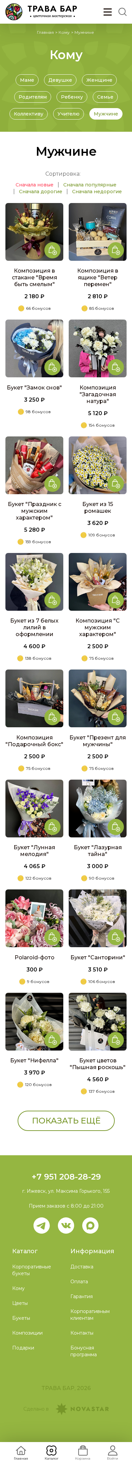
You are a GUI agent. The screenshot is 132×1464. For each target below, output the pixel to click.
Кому (64, 32)
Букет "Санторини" (97, 957)
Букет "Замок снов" (34, 387)
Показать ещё (66, 1121)
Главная (45, 32)
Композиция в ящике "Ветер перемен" (97, 277)
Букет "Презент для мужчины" (97, 741)
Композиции (27, 1333)
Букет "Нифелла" (34, 1060)
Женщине (99, 80)
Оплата (79, 1282)
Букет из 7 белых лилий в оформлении (34, 627)
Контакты (81, 1333)
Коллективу (28, 114)
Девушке (60, 80)
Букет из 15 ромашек (97, 507)
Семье (105, 97)
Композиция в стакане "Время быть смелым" (34, 277)
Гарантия (81, 1296)
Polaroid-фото (34, 957)
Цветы (20, 1303)
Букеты (21, 1318)
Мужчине (106, 114)
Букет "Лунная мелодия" (34, 850)
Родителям (33, 97)
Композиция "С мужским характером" (97, 627)
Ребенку (72, 97)
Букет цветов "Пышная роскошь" (98, 1063)
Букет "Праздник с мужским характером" (34, 511)
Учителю (69, 114)
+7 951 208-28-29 (66, 1177)
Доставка (81, 1267)
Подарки (23, 1348)
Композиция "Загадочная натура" (98, 394)
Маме (27, 80)
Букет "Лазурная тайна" (98, 850)
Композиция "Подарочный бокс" (34, 741)
